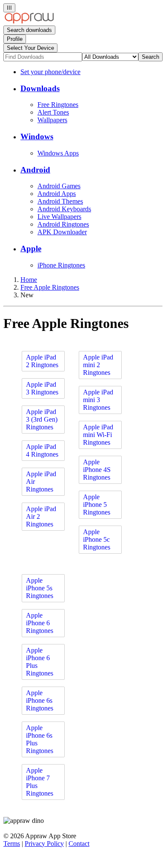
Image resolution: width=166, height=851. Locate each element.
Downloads (40, 88)
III (9, 8)
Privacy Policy (44, 843)
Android (35, 169)
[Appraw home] (29, 21)
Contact (79, 843)
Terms (11, 843)
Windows (36, 136)
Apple (30, 248)
